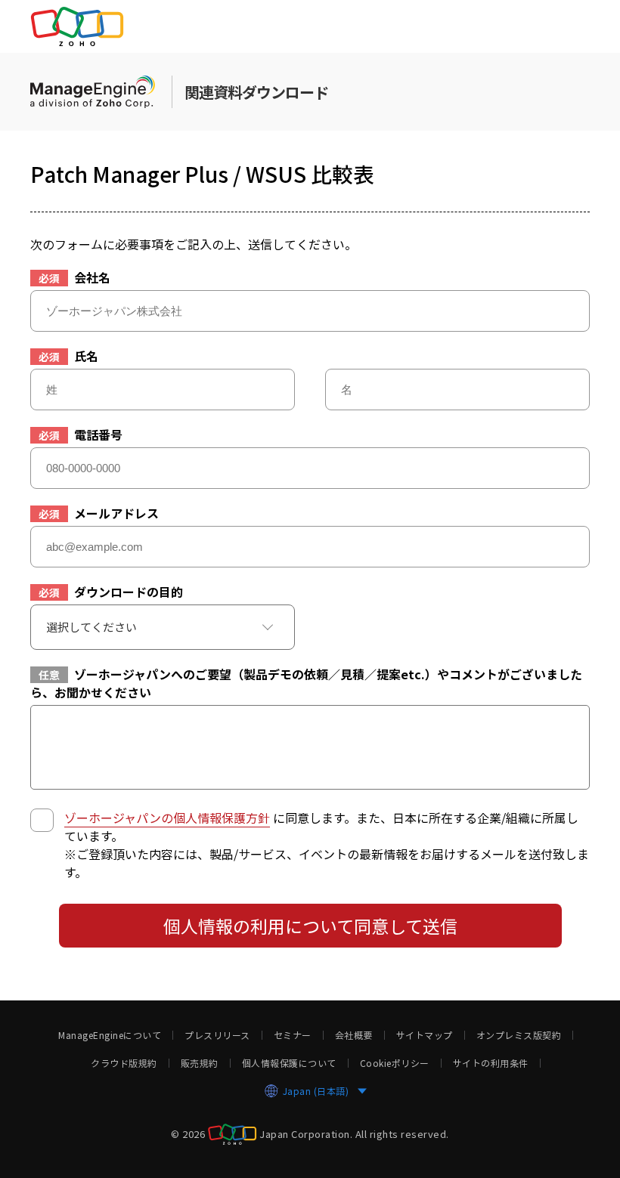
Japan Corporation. (305, 1134)
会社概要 (354, 1035)
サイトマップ (424, 1035)
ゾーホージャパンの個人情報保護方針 (167, 818)
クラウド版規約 (124, 1063)
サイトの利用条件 (491, 1063)
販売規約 (200, 1063)
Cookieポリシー (394, 1063)
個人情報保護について (289, 1063)
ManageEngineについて (109, 1035)
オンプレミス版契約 (519, 1035)
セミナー (293, 1035)
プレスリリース (217, 1035)
